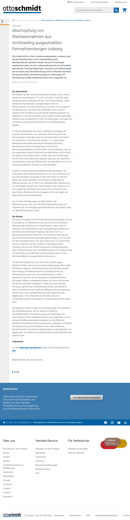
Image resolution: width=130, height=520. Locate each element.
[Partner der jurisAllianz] (114, 443)
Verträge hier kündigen (78, 449)
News (19, 20)
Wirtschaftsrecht (31, 20)
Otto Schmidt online (99, 2)
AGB (88, 515)
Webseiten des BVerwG (30, 347)
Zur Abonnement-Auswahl (86, 397)
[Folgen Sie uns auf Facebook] (106, 422)
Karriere (6, 461)
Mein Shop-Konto (77, 2)
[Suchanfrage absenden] (116, 10)
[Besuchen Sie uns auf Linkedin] (124, 422)
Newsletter (40, 453)
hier (14, 351)
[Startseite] (12, 516)
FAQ (37, 473)
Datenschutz (75, 515)
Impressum (59, 515)
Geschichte (8, 472)
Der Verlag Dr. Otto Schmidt (15, 449)
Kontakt (6, 480)
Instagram (7, 496)
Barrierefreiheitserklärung (106, 515)
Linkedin (7, 488)
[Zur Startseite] (13, 20)
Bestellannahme (43, 469)
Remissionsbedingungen (47, 465)
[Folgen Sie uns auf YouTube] (119, 422)
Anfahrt (6, 457)
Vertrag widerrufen (76, 453)
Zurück (16, 372)
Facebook (7, 484)
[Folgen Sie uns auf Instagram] (112, 422)
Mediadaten (8, 476)
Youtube (6, 492)
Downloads (41, 457)
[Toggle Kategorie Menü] (4, 21)
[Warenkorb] (124, 10)
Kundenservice (121, 2)
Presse (6, 453)
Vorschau (40, 461)
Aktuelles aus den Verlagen (48, 449)
